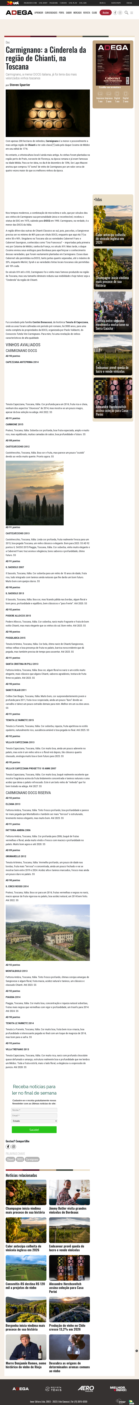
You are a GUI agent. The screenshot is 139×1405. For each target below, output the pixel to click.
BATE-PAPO (116, 3)
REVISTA (86, 12)
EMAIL (129, 3)
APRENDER (38, 12)
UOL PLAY (73, 3)
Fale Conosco (64, 1401)
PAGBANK (54, 3)
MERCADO (77, 12)
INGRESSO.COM (30, 3)
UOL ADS (82, 3)
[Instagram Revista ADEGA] (120, 12)
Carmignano (32, 1159)
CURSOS (63, 3)
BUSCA (102, 3)
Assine (106, 12)
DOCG (20, 1159)
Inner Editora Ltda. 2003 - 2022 (43, 1401)
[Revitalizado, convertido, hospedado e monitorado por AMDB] (131, 1402)
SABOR (69, 12)
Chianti (10, 1159)
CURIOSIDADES (51, 12)
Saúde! (34, 1130)
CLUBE (94, 12)
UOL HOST (43, 3)
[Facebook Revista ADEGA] (115, 12)
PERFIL (61, 12)
